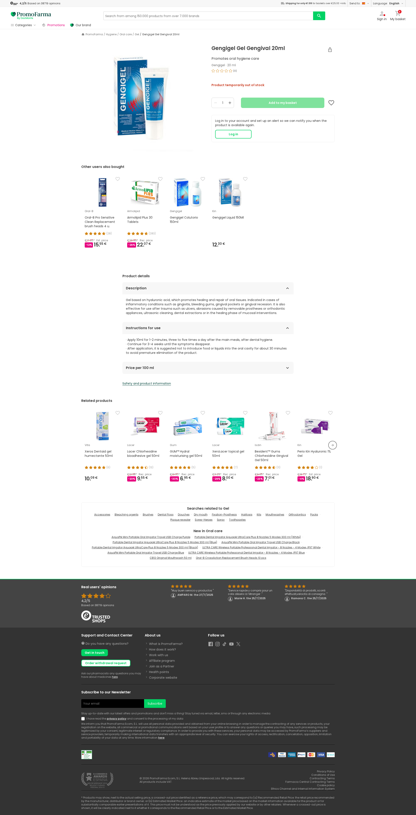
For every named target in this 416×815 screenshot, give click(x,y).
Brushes (148, 514)
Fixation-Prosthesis (224, 514)
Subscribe (155, 703)
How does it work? (162, 649)
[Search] (319, 15)
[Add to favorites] (331, 102)
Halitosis (246, 514)
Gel (137, 34)
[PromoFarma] (31, 16)
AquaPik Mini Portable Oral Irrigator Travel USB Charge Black (260, 542)
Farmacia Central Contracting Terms (310, 782)
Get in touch (94, 653)
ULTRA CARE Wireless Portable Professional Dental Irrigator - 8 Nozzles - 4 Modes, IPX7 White (261, 547)
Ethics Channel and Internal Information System (303, 789)
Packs (314, 514)
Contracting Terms (322, 778)
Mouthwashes (275, 514)
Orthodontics (297, 514)
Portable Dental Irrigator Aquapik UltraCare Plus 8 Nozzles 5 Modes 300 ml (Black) (145, 547)
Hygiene (111, 34)
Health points (159, 672)
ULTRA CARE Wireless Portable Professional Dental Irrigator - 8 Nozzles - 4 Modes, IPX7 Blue (246, 552)
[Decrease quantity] (215, 102)
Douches (184, 514)
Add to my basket (283, 103)
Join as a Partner (161, 666)
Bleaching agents (126, 514)
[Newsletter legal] (83, 718)
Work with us (158, 655)
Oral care (126, 34)
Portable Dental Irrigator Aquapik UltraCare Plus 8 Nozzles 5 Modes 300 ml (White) (248, 537)
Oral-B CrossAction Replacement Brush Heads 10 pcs (231, 558)
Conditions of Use (323, 775)
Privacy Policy (326, 771)
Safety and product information (146, 383)
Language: (386, 3)
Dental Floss (166, 514)
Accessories (102, 514)
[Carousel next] (332, 445)
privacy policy (116, 718)
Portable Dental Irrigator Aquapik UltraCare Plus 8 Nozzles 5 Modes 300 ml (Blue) (165, 542)
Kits (259, 514)
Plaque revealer (180, 520)
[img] (143, 99)
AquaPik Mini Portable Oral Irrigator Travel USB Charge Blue (145, 552)
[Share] (330, 49)
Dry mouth (201, 514)
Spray (221, 520)
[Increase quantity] (229, 102)
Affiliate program (162, 661)
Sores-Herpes (204, 520)
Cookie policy (326, 785)
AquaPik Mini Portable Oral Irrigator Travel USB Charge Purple (151, 537)
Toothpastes (237, 520)
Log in (233, 134)
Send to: (354, 3)
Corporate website (163, 677)
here (115, 677)
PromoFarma (94, 34)
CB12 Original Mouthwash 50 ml (171, 558)
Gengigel (218, 65)
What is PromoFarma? (166, 644)
